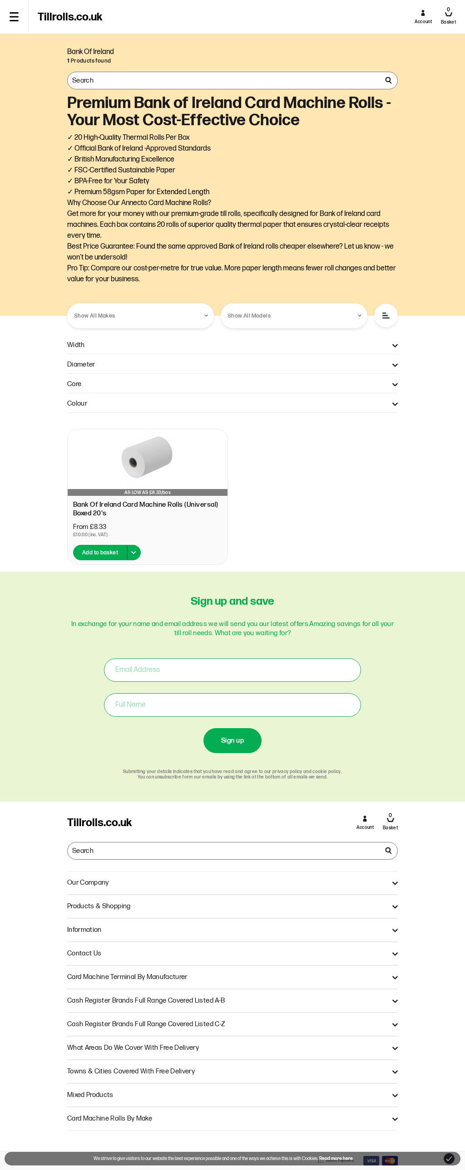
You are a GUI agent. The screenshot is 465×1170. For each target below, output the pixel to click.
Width (76, 345)
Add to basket (100, 552)
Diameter (81, 364)
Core (74, 384)
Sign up (232, 740)
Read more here (336, 1158)
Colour (77, 403)
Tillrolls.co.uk (70, 17)
